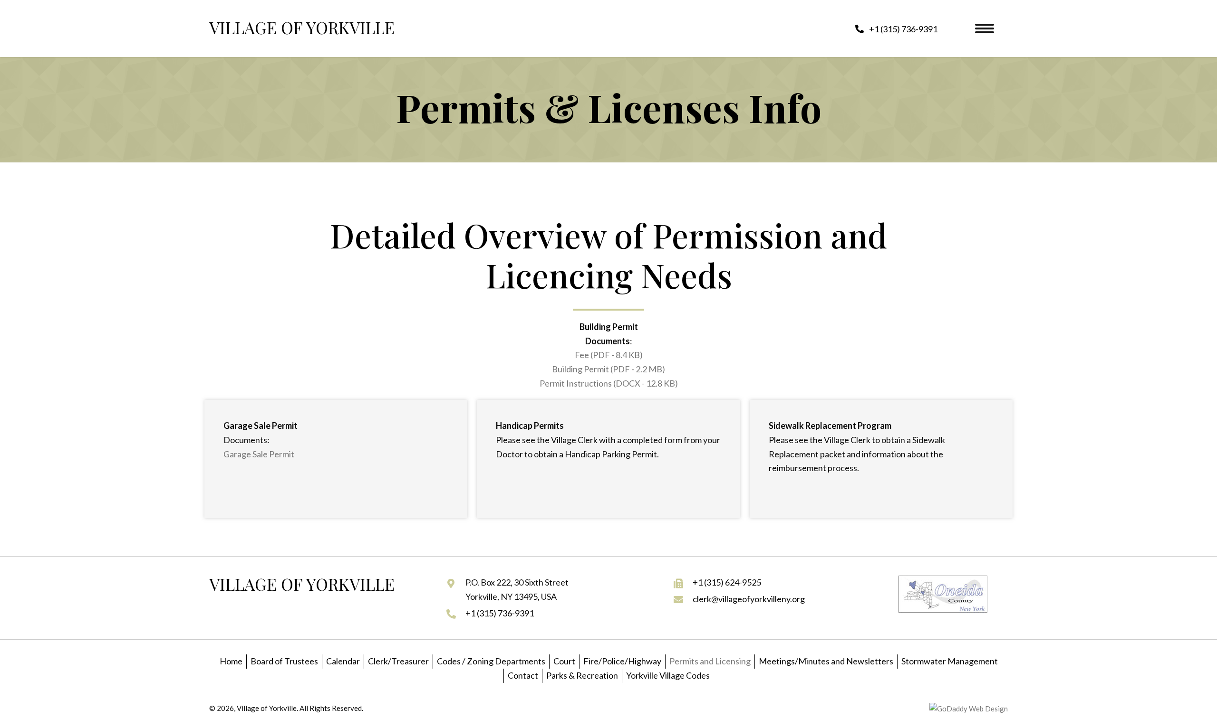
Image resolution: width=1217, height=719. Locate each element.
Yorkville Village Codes (668, 675)
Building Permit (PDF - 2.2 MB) (608, 369)
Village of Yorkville (302, 27)
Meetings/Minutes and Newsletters (826, 661)
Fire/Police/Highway (622, 661)
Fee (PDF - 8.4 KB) (609, 355)
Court (564, 661)
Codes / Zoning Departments (491, 661)
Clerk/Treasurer (398, 661)
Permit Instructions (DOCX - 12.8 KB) (609, 383)
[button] (896, 29)
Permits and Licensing (710, 661)
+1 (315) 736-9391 (499, 613)
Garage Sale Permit (258, 454)
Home (231, 661)
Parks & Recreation (582, 675)
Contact (523, 675)
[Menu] (984, 28)
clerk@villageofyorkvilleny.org (749, 599)
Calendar (343, 661)
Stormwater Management (949, 661)
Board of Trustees (284, 661)
